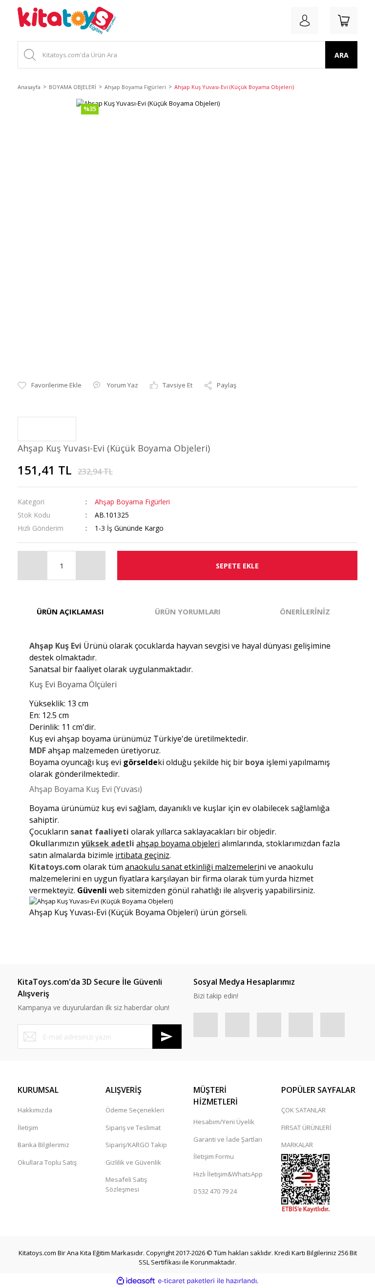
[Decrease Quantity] (32, 565)
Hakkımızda (35, 1110)
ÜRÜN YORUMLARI (188, 611)
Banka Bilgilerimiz (43, 1144)
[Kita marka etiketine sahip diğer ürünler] (47, 429)
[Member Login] (304, 20)
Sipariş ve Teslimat (133, 1127)
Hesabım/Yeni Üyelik (223, 1121)
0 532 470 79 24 (215, 1191)
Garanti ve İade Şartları (227, 1139)
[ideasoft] (135, 1281)
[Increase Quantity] (90, 565)
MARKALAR (297, 1144)
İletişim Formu (213, 1156)
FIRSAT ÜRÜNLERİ (306, 1127)
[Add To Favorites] (50, 385)
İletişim (28, 1127)
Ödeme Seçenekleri (134, 1110)
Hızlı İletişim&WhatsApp (228, 1174)
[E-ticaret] (186, 1281)
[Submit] (167, 1036)
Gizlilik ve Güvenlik (133, 1162)
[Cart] (343, 20)
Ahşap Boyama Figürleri (132, 501)
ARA (341, 55)
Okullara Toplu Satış (47, 1162)
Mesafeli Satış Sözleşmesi (126, 1184)
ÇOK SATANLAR (303, 1110)
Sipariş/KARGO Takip (136, 1144)
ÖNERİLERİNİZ (305, 611)
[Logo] (67, 20)
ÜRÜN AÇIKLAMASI (70, 611)
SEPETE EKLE (237, 565)
